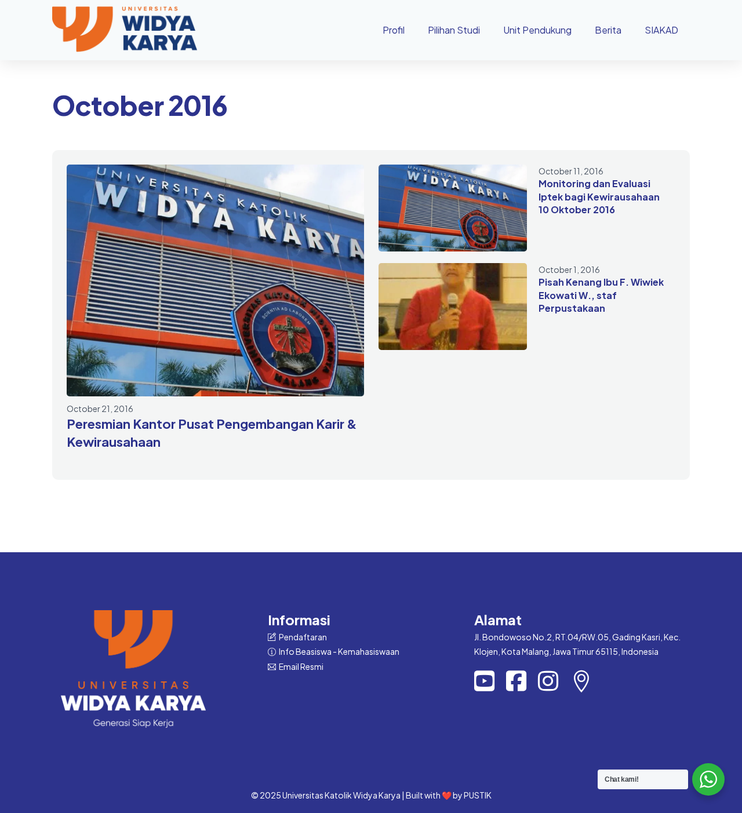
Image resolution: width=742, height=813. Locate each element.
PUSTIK (478, 795)
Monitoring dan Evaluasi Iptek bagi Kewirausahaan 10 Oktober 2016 (599, 196)
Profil (394, 30)
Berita (608, 30)
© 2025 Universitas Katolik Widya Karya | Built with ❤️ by (357, 795)
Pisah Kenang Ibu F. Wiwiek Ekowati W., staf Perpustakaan (601, 295)
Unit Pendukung (537, 30)
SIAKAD (661, 30)
